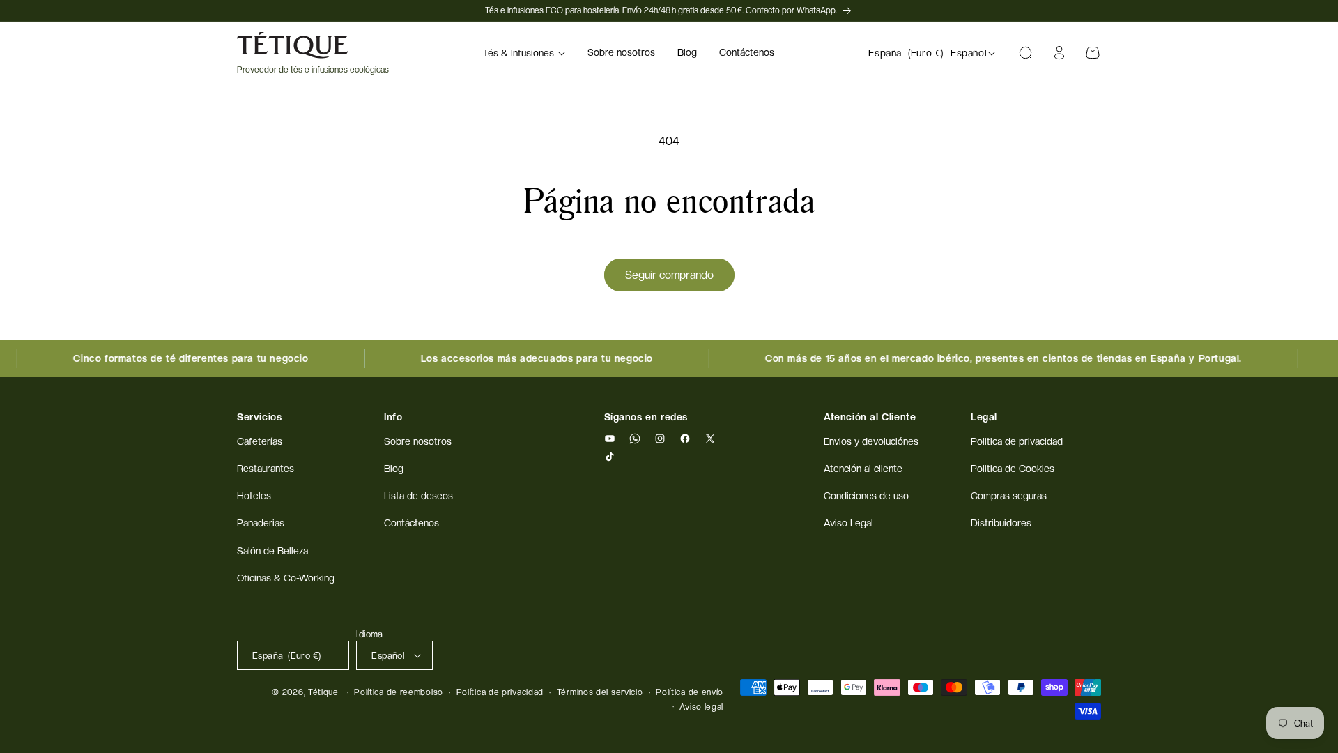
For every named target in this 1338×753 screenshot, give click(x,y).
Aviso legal (701, 707)
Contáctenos (411, 522)
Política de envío (689, 692)
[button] (524, 53)
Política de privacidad (500, 692)
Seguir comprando (669, 275)
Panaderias (260, 522)
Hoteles (254, 495)
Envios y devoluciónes (871, 441)
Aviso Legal (848, 522)
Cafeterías (259, 441)
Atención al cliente (863, 468)
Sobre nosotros (418, 441)
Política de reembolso (398, 692)
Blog (393, 468)
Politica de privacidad (1017, 441)
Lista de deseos (418, 495)
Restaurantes (265, 468)
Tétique (323, 692)
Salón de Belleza (272, 550)
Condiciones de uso (866, 495)
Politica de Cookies (1012, 468)
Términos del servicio (600, 692)
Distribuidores (1001, 522)
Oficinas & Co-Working (285, 578)
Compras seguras (1009, 495)
